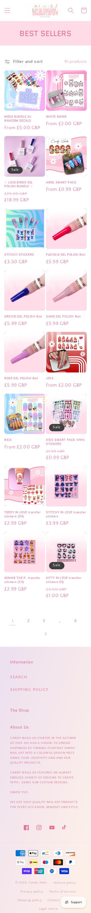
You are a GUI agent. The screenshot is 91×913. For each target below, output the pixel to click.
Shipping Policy (29, 689)
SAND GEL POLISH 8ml (63, 316)
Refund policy (65, 882)
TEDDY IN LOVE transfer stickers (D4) (22, 514)
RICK (8, 440)
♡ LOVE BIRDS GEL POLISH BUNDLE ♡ (18, 184)
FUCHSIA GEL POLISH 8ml (65, 255)
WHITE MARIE (56, 117)
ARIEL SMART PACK (61, 182)
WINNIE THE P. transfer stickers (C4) (22, 580)
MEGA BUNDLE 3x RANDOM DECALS (17, 118)
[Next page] (45, 633)
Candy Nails (38, 882)
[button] (7, 10)
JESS (50, 378)
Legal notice (48, 908)
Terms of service (62, 891)
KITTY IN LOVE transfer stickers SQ (63, 580)
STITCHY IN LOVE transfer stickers (66, 514)
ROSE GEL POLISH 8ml (21, 378)
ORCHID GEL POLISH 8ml (23, 316)
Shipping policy (29, 900)
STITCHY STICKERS (19, 255)
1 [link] (12, 621)
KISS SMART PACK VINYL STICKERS (65, 442)
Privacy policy (31, 891)
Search (18, 677)
